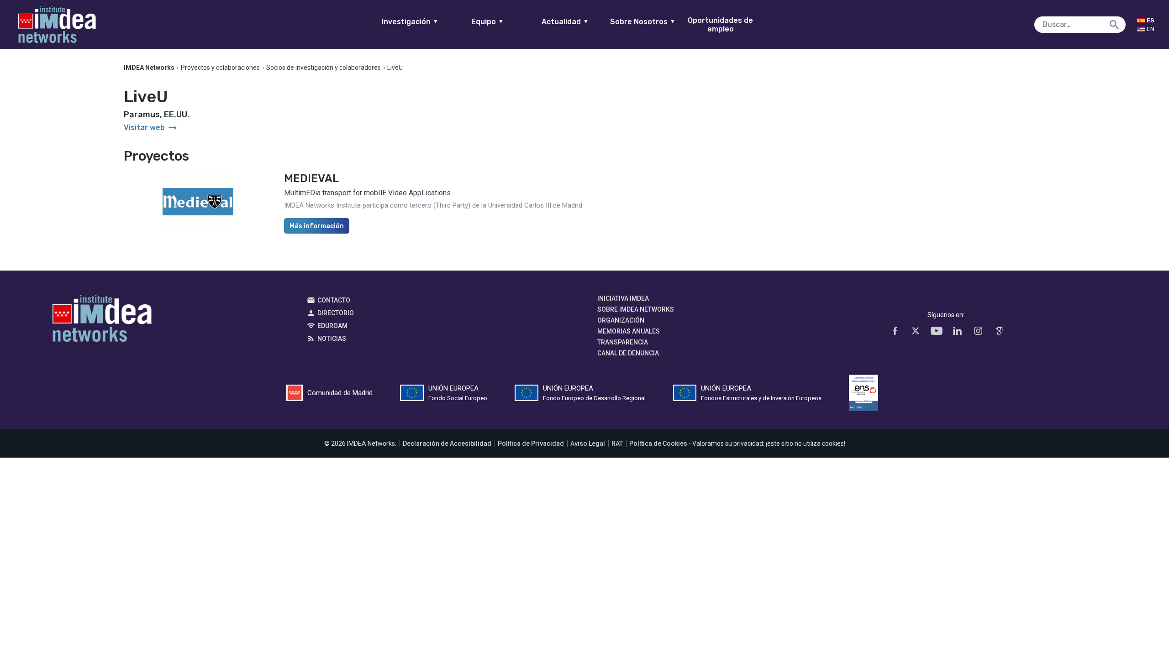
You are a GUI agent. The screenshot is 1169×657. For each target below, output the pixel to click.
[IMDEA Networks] (57, 24)
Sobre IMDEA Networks (635, 309)
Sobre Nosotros (642, 21)
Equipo (487, 21)
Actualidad (565, 21)
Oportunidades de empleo (720, 24)
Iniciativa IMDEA (623, 298)
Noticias (331, 338)
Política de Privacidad (531, 443)
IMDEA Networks (102, 320)
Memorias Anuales (628, 331)
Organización (620, 320)
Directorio (335, 313)
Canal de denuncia (628, 353)
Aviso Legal (587, 443)
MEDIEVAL (311, 178)
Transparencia (622, 342)
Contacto (333, 300)
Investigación (410, 21)
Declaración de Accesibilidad (447, 443)
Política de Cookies (658, 443)
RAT (617, 443)
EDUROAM (332, 325)
